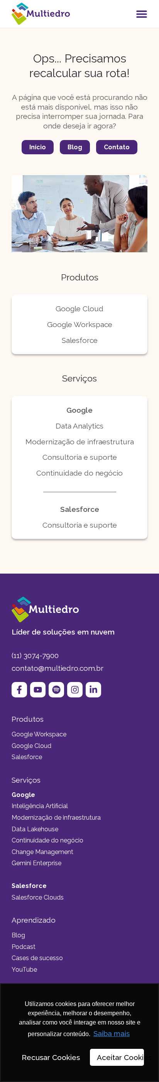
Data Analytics (79, 426)
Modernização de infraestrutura (79, 441)
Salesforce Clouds (38, 897)
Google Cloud (79, 308)
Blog (18, 935)
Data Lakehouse (35, 829)
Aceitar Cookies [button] (120, 1057)
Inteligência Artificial (40, 806)
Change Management (42, 852)
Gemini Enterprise (36, 863)
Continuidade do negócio (79, 473)
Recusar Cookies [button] (51, 1057)
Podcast (24, 946)
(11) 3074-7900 (35, 655)
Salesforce (80, 340)
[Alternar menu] (141, 14)
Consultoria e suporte (79, 457)
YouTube (24, 969)
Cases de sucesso (37, 958)
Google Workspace (79, 324)
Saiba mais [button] (111, 1033)
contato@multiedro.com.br (57, 668)
